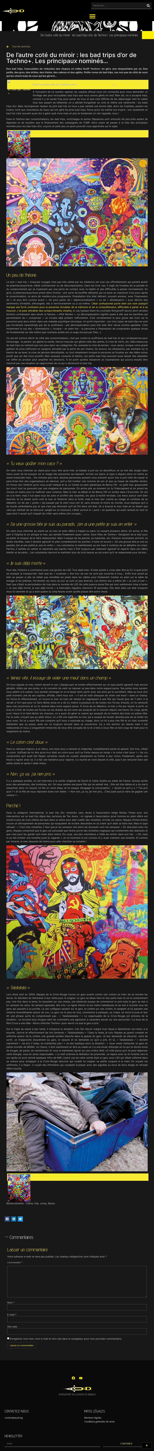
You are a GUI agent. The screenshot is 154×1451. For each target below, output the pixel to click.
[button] (92, 16)
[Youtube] (80, 1378)
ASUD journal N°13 (127, 84)
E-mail (11, 1314)
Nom (11, 1302)
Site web (12, 1326)
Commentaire (14, 1262)
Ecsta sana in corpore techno (95, 84)
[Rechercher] (148, 5)
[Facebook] (73, 1378)
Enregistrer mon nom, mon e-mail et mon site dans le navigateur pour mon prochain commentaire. (66, 1339)
